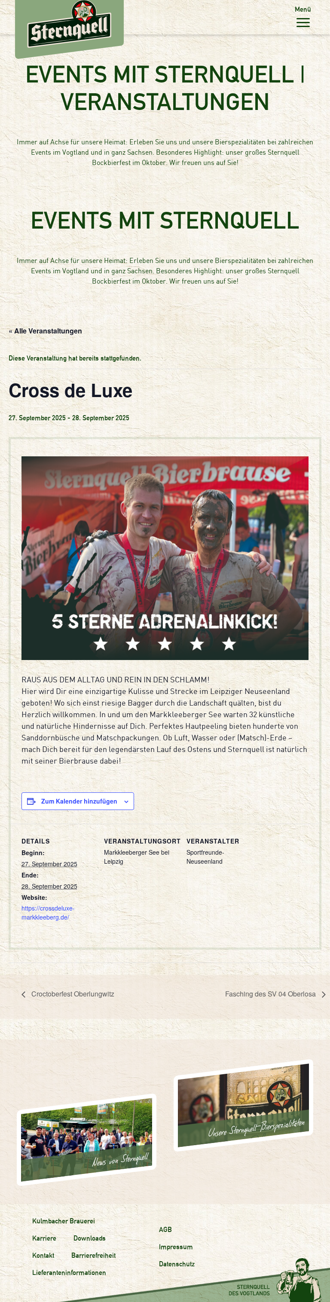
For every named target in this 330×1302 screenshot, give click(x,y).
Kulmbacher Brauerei (63, 1221)
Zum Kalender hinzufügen (79, 801)
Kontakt (43, 1255)
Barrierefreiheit (93, 1255)
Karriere (44, 1238)
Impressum (176, 1247)
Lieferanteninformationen (69, 1272)
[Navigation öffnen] (303, 22)
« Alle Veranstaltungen (45, 331)
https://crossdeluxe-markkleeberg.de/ (48, 912)
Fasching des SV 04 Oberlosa (271, 994)
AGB (165, 1230)
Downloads (89, 1238)
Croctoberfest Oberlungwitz (72, 994)
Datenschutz (177, 1264)
